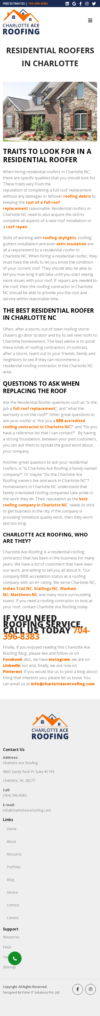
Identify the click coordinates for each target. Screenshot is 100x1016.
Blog (10, 879)
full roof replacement (34, 408)
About (11, 841)
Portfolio (14, 867)
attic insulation (71, 243)
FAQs (7, 947)
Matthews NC (24, 594)
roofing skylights (59, 237)
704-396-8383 (38, 3)
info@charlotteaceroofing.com (27, 810)
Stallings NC (46, 588)
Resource (14, 854)
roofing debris (77, 196)
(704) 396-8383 (15, 795)
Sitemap (9, 967)
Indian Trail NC (17, 588)
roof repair (16, 226)
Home (12, 828)
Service (12, 892)
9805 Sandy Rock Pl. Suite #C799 (28, 771)
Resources (11, 937)
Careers (13, 917)
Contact (13, 905)
